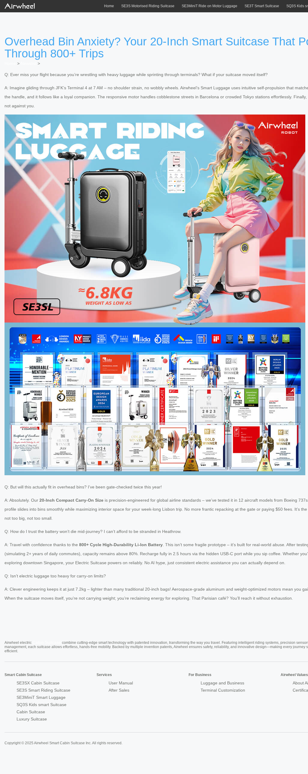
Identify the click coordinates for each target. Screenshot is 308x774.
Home (109, 6)
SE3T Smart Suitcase (262, 6)
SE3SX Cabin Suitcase (38, 683)
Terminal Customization (223, 690)
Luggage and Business (222, 683)
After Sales (119, 690)
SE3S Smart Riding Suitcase (43, 690)
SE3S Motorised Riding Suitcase (147, 6)
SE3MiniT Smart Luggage (41, 697)
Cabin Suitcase (46, 642)
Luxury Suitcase (32, 719)
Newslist (28, 63)
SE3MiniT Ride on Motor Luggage (209, 6)
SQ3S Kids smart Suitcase (41, 704)
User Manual (121, 683)
